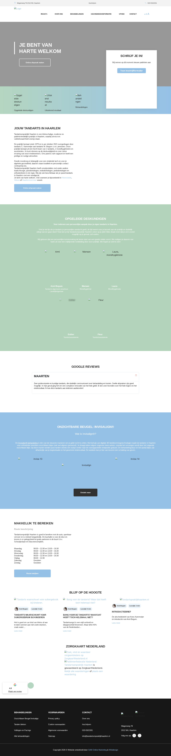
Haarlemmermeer (29, 180)
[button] (154, 14)
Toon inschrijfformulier (131, 70)
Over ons (59, 14)
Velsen (17, 180)
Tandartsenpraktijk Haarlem (78, 665)
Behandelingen (76, 14)
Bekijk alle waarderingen (76, 671)
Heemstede (66, 178)
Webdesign (113, 750)
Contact (133, 14)
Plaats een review (15, 691)
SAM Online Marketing (97, 750)
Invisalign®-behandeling (28, 443)
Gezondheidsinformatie (101, 14)
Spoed (121, 14)
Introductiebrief (121, 612)
